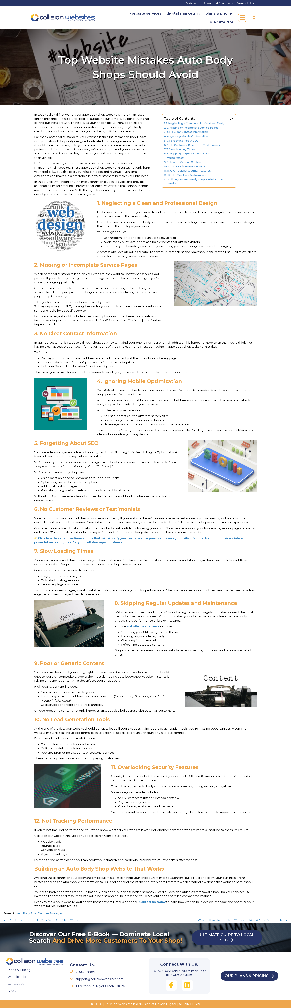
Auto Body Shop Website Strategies (39, 913)
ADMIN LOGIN (189, 1004)
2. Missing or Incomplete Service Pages (192, 127)
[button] (242, 18)
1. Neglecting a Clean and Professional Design (196, 123)
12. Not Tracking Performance (187, 175)
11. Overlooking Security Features (189, 170)
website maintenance (143, 626)
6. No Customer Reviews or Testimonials (193, 145)
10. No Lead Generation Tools (187, 166)
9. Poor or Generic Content (184, 162)
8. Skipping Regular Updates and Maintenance (188, 155)
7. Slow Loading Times (180, 149)
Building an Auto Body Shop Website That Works (195, 181)
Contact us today (152, 902)
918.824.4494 (85, 972)
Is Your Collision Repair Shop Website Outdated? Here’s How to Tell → (242, 920)
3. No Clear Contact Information (187, 131)
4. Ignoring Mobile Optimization (187, 136)
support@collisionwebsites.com (100, 979)
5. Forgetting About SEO (182, 140)
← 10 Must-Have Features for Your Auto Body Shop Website (42, 920)
